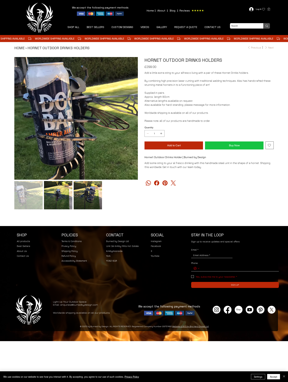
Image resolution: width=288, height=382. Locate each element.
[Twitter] (173, 183)
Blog (172, 10)
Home (150, 10)
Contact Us (23, 235)
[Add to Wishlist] (270, 145)
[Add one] (161, 133)
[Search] (266, 26)
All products (23, 220)
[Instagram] (216, 289)
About (161, 10)
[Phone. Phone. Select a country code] (196, 248)
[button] (186, 27)
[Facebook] (156, 183)
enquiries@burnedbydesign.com (79, 284)
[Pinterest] (165, 183)
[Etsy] (238, 289)
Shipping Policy (70, 230)
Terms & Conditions (72, 220)
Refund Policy (69, 235)
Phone (194, 242)
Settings (258, 376)
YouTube (155, 235)
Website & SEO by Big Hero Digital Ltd (190, 306)
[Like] (264, 9)
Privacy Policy (69, 225)
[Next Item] (133, 103)
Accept (273, 376)
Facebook (156, 225)
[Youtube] (250, 289)
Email (194, 229)
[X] (272, 289)
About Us (22, 230)
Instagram (156, 220)
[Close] (284, 376)
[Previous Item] (19, 103)
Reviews (184, 10)
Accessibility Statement (74, 240)
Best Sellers (23, 225)
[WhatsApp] (148, 183)
